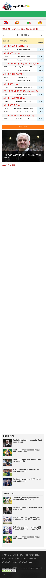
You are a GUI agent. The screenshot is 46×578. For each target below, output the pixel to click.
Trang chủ (6, 555)
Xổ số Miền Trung (9, 562)
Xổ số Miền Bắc (30, 559)
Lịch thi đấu (18, 555)
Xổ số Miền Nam (25, 562)
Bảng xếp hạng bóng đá (12, 559)
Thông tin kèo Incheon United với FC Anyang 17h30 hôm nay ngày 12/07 (27, 528)
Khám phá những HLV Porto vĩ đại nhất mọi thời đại (26, 470)
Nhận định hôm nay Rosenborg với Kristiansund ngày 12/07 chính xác (26, 518)
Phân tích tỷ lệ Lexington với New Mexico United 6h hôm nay (26, 499)
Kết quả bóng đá (32, 555)
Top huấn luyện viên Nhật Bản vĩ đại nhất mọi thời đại (27, 480)
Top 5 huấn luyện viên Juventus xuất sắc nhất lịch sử (27, 460)
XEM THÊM (23, 127)
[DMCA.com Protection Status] (9, 570)
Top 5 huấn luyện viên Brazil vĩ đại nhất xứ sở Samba (26, 451)
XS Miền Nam (29, 23)
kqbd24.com (22, 568)
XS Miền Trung (17, 23)
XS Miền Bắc (6, 23)
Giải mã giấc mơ (40, 23)
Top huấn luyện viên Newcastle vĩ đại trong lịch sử (27, 441)
